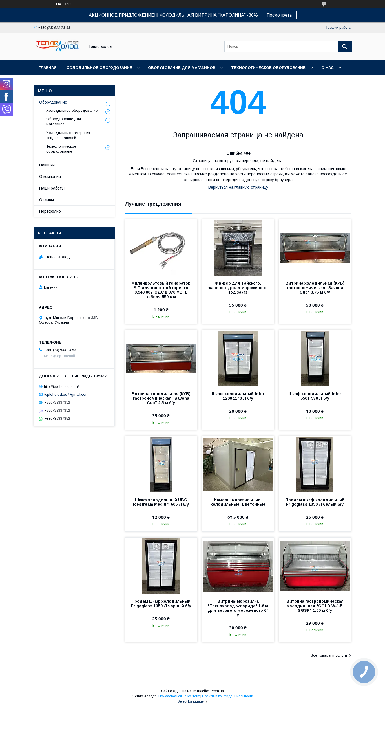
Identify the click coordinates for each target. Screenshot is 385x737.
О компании (50, 176)
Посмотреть (279, 15)
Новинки (47, 165)
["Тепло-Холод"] (57, 53)
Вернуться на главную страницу (238, 187)
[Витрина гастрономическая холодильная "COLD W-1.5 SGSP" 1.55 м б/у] (315, 566)
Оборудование (53, 102)
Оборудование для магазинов (181, 67)
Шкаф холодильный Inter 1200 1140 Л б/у (238, 396)
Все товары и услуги (329, 655)
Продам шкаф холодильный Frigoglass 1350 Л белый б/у (315, 502)
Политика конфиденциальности (227, 696)
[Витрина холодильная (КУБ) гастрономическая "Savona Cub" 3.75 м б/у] (315, 247)
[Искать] (345, 46)
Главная (48, 67)
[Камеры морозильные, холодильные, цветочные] (238, 464)
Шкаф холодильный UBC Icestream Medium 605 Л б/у (161, 502)
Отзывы (46, 199)
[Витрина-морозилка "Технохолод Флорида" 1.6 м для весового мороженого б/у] (238, 566)
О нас (327, 67)
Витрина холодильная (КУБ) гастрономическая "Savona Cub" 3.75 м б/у (315, 287)
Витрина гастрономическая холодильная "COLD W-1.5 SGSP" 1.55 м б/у (315, 606)
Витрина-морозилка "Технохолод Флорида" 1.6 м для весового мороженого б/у (238, 608)
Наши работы (52, 188)
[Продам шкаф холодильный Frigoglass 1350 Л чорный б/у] (161, 566)
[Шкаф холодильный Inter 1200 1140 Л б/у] (238, 358)
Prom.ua (217, 691)
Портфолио (50, 211)
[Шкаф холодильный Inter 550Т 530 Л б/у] (315, 358)
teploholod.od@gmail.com (66, 394)
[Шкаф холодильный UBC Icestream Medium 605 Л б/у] (161, 464)
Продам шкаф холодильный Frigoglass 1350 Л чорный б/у (161, 603)
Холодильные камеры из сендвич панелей (68, 135)
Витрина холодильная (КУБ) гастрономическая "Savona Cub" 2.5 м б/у (161, 398)
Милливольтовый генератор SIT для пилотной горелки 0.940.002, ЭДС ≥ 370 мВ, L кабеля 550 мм (161, 290)
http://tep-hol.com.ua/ (61, 386)
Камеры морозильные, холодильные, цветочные (238, 502)
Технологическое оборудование (268, 67)
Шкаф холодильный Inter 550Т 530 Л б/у (315, 396)
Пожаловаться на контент (179, 696)
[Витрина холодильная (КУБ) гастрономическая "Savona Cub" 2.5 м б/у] (161, 358)
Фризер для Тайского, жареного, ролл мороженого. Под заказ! (238, 287)
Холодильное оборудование (99, 67)
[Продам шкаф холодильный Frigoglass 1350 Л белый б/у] (315, 464)
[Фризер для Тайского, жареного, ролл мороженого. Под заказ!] (238, 247)
